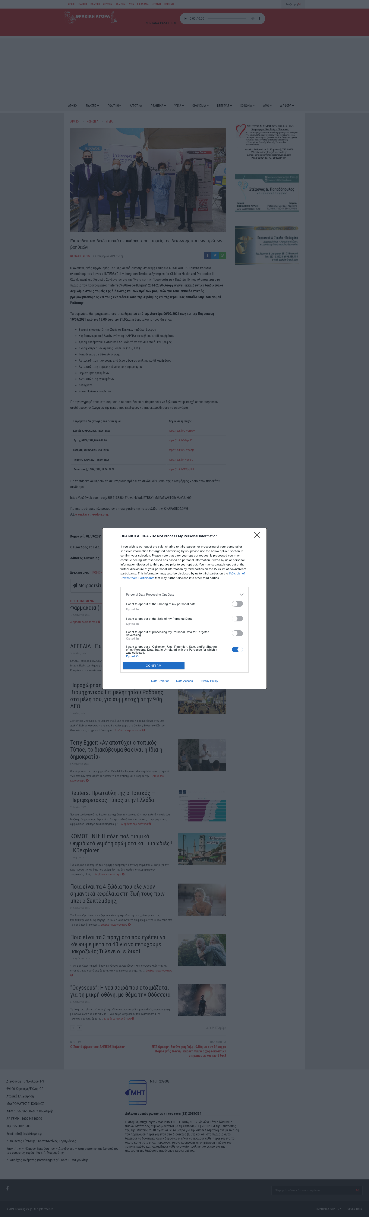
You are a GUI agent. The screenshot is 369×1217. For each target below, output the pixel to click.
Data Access (184, 680)
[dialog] (184, 608)
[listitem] (184, 594)
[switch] (237, 604)
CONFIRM (154, 665)
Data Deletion (160, 680)
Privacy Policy (208, 680)
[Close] (258, 536)
